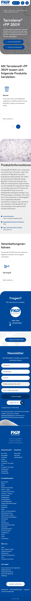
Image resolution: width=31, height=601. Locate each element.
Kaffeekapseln (5, 497)
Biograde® (4, 455)
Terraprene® (4, 473)
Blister (3, 486)
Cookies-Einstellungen (7, 591)
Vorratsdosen (5, 538)
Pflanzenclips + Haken (7, 515)
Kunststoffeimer (5, 499)
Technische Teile (5, 531)
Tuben (3, 534)
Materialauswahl (6, 570)
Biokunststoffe (6, 450)
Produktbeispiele (7, 478)
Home (5, 10)
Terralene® (4, 471)
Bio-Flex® (4, 453)
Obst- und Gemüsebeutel (8, 511)
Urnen (3, 536)
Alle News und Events (7, 559)
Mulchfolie (4, 505)
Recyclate (17, 455)
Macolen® (17, 453)
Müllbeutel (4, 507)
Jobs (2, 557)
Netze (3, 509)
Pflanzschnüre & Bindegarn (9, 517)
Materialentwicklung (7, 572)
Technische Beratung (7, 574)
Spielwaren (4, 527)
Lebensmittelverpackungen (8, 503)
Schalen (3, 521)
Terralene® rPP (22, 10)
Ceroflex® (4, 457)
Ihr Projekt (5, 564)
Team (2, 547)
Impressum (27, 589)
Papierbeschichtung (6, 513)
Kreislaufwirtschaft (6, 551)
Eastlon (3, 459)
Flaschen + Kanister (6, 493)
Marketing (4, 576)
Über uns (4, 544)
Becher (3, 484)
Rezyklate (11, 10)
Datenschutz (4, 589)
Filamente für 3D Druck (7, 491)
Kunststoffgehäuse (6, 501)
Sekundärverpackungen (8, 525)
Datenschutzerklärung (8, 415)
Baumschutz (4, 482)
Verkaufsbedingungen (16, 589)
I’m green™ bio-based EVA (7, 464)
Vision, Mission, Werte (7, 549)
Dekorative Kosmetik (7, 488)
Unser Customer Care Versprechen (10, 568)
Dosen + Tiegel (5, 489)
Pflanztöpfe (4, 519)
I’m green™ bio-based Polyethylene (7, 468)
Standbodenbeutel (6, 529)
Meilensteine (4, 553)
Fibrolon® (4, 461)
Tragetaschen (5, 533)
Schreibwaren (5, 523)
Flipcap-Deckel (5, 495)
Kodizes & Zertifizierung (8, 555)
